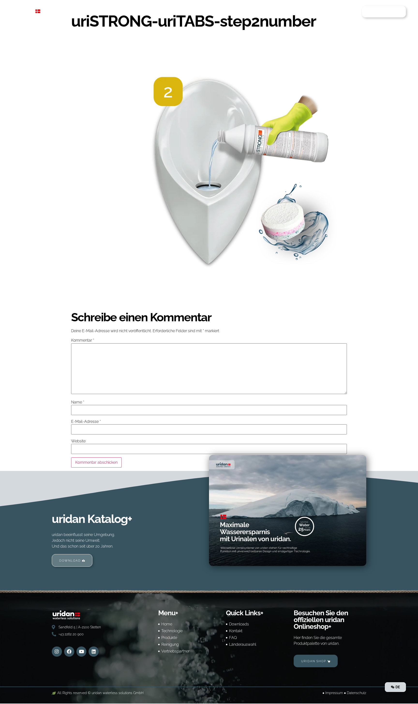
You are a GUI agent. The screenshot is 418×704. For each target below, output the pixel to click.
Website (78, 441)
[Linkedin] (94, 651)
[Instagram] (57, 651)
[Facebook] (69, 651)
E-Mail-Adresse (86, 422)
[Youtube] (81, 651)
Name (77, 402)
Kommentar (82, 340)
